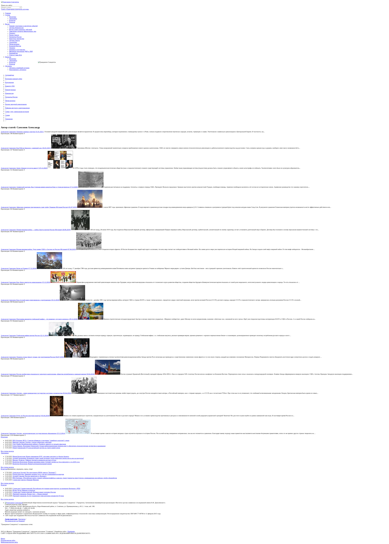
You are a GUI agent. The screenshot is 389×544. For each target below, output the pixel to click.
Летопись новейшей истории (19, 68)
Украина (12, 48)
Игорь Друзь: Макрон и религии (24, 490)
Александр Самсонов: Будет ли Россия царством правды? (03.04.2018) (25, 416)
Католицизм (9, 82)
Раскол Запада (14, 35)
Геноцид (12, 33)
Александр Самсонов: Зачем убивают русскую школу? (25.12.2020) (24, 168)
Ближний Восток (15, 46)
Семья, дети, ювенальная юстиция (17, 111)
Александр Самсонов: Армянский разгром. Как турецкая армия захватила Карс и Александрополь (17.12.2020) (39, 187)
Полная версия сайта (8, 540)
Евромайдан (13, 53)
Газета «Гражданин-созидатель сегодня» (15, 9)
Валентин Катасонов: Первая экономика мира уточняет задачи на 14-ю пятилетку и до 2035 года (46, 462)
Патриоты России (15, 37)
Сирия (7, 115)
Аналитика (13, 42)
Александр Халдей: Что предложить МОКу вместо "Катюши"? (34, 472)
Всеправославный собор (13, 79)
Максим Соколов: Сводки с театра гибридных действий (32, 442)
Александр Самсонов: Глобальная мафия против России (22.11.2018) (25, 335)
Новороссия (9, 93)
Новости (8, 57)
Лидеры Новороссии (16, 28)
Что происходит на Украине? (15, 521)
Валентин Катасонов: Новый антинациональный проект (32, 464)
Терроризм (9, 119)
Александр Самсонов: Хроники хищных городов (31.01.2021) (22, 132)
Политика (12, 17)
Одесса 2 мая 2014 (15, 55)
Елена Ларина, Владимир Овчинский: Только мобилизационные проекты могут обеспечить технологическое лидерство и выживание (59, 446)
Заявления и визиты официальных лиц (22, 31)
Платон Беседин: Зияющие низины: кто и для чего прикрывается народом (38, 474)
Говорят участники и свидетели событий (23, 26)
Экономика (13, 18)
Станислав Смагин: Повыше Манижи (26, 480)
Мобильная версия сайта (9, 542)
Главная (8, 13)
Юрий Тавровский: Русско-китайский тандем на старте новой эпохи (36, 448)
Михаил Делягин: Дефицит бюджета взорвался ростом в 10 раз (34, 460)
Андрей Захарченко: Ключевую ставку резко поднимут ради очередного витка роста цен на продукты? (48, 458)
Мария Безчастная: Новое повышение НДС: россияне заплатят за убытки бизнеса (41, 456)
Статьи (7, 15)
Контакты (22, 519)
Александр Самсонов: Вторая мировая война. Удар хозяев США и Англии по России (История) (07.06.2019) (38, 249)
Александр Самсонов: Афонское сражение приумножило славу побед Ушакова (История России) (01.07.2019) (39, 207)
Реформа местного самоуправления (17, 108)
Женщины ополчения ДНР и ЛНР (21, 51)
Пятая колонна (14, 44)
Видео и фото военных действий (20, 29)
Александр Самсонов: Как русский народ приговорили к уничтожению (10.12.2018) (30, 300)
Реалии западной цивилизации (16, 104)
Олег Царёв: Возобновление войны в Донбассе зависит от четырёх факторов (39, 444)
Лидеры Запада (14, 40)
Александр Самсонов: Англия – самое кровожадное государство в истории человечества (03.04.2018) (36, 393)
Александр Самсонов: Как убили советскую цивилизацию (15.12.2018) (26, 282)
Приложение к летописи (17, 70)
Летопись (8, 66)
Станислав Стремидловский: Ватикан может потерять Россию (34, 492)
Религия (12, 22)
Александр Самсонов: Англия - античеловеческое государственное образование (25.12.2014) (33, 433)
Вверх (3, 538)
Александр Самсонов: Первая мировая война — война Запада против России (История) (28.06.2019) (36, 230)
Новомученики (10, 90)
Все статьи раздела (7, 451)
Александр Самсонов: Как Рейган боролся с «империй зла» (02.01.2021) (26, 148)
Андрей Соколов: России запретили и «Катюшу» (30, 476)
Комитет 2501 (10, 86)
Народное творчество (16, 39)
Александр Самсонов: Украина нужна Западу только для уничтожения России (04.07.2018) (32, 357)
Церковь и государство (17, 49)
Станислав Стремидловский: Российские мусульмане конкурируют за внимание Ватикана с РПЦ (46, 488)
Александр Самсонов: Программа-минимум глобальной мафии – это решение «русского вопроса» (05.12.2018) (39, 319)
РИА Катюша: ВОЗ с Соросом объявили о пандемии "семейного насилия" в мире (41, 440)
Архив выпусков (11, 519)
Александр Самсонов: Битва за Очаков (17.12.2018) (19, 268)
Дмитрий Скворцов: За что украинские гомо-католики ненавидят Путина (38, 496)
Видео (7, 24)
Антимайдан (9, 75)
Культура (12, 20)
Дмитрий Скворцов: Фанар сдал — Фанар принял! (30, 494)
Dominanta (71, 531)
